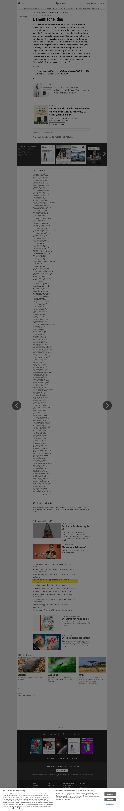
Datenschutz (16, 808)
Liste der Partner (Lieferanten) (63, 799)
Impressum (22, 808)
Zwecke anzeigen (110, 804)
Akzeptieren (110, 794)
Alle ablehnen (110, 799)
